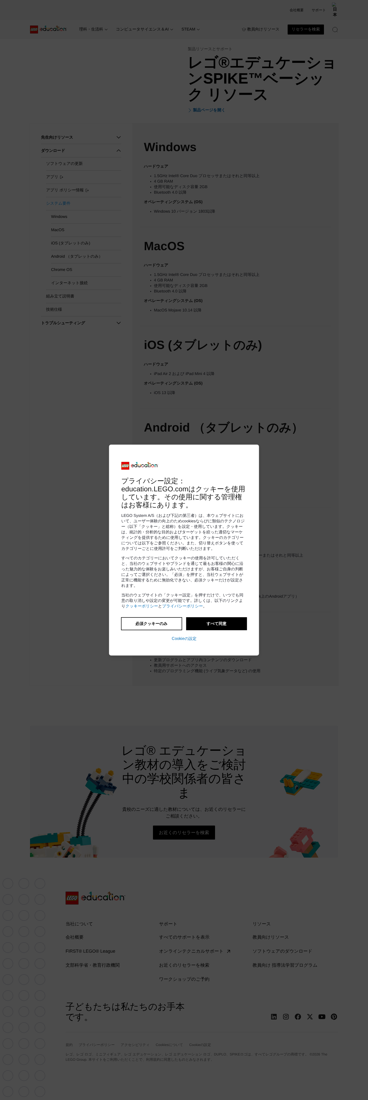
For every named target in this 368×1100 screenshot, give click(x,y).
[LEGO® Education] (139, 466)
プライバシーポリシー (182, 606)
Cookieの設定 (184, 638)
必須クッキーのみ (151, 623)
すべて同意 (217, 623)
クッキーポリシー (141, 606)
